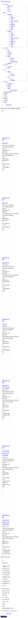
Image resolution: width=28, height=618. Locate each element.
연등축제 (4, 324)
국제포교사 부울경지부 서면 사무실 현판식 (5, 522)
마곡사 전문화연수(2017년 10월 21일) (5, 453)
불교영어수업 (5, 263)
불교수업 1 (5, 203)
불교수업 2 (5, 143)
